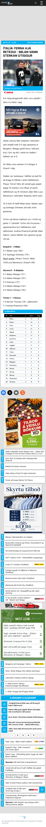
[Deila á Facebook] (3, 392)
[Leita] (35, 2)
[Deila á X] (9, 392)
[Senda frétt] (16, 392)
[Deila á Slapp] (22, 392)
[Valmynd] (41, 2)
